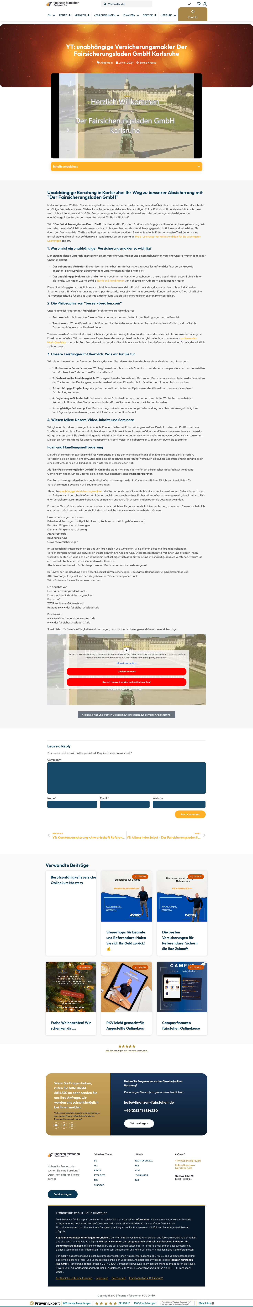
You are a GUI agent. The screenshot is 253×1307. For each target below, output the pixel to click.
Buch (137, 1180)
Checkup (99, 1185)
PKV (96, 1180)
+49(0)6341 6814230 (141, 1110)
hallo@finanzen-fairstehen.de (149, 1102)
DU (95, 1165)
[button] (199, 166)
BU (95, 1160)
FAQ (137, 1165)
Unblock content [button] (126, 671)
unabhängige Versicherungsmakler (80, 491)
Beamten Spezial (144, 1160)
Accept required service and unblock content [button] (126, 682)
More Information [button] (126, 663)
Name (52, 798)
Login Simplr (142, 1175)
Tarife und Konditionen (110, 280)
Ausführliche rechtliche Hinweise (74, 1278)
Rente (97, 1170)
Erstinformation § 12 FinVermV (146, 1278)
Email (104, 798)
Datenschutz (119, 1278)
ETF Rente (99, 1175)
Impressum (102, 1278)
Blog (137, 1170)
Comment (54, 759)
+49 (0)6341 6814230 (188, 1160)
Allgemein (106, 62)
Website (158, 798)
